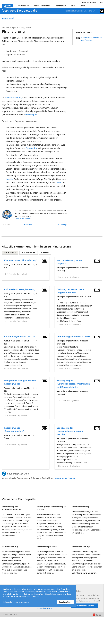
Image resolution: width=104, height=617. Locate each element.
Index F (11, 18)
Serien (82, 5)
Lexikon (7, 5)
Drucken (28, 225)
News (73, 5)
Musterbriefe (23, 5)
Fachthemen (60, 5)
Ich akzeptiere (65, 602)
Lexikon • (5, 18)
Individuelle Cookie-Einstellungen (16, 602)
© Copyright (62, 225)
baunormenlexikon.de (65, 478)
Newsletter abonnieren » (85, 605)
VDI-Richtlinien (29, 253)
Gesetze (45, 253)
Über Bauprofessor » (23, 219)
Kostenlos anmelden (89, 2)
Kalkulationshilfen (42, 5)
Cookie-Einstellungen (44, 608)
